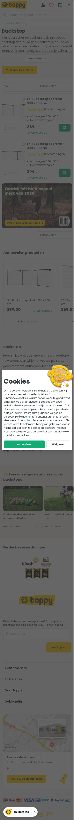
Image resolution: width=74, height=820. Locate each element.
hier (27, 420)
